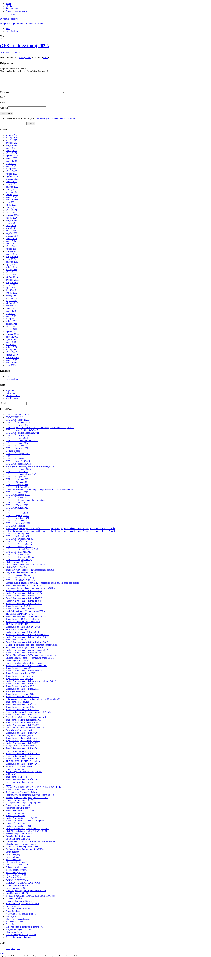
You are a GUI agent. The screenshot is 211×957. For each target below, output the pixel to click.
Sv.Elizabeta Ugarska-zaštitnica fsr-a (22, 903)
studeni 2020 (11, 218)
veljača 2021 (11, 212)
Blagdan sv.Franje (14, 932)
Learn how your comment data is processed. (55, 118)
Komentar (4, 92)
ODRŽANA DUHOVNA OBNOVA (23, 883)
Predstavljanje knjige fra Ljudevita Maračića (26, 890)
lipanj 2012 (11, 290)
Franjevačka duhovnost (16, 11)
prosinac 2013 (12, 251)
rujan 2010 (11, 339)
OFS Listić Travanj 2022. (17, 505)
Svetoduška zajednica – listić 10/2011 (23, 733)
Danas (8, 784)
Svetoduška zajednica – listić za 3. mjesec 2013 (27, 634)
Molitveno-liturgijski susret (18, 808)
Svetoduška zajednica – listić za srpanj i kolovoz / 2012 (31, 681)
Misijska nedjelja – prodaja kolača (21, 844)
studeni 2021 (11, 197)
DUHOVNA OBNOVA (17, 885)
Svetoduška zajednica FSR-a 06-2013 (23, 621)
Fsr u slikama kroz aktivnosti (19, 730)
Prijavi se (10, 390)
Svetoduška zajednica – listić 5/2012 (22, 689)
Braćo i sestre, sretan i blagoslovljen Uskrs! (25, 564)
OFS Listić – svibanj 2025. (18, 422)
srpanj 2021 (11, 205)
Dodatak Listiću (13, 451)
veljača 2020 (11, 233)
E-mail (4, 102)
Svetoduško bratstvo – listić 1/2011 (21, 818)
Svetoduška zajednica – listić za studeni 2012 (26, 652)
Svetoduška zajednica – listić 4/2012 (22, 696)
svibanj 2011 (11, 321)
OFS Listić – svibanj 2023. (18, 479)
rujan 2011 (10, 313)
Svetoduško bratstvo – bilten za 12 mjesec (25, 820)
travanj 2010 (11, 349)
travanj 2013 (11, 269)
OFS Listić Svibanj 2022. (24, 45)
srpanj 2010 (11, 342)
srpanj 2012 (11, 287)
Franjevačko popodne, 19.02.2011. (21, 800)
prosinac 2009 (12, 357)
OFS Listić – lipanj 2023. (17, 476)
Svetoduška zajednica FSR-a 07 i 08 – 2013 (26, 616)
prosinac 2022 (12, 179)
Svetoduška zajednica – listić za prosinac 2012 (27, 650)
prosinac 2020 (12, 215)
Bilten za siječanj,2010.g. (17, 875)
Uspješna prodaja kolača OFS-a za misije (24, 663)
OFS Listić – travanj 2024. (18, 448)
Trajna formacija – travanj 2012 (20, 694)
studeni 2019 (11, 238)
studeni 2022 (11, 181)
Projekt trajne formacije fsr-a (18, 751)
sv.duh (8, 949)
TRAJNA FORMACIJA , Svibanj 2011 (24, 761)
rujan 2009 (11, 365)
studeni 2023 (11, 158)
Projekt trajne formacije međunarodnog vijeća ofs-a (29, 712)
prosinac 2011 (12, 305)
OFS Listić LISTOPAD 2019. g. (20, 580)
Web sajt (4, 108)
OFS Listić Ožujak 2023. (17, 482)
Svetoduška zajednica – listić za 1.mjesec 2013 (27, 642)
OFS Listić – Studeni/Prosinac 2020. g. (23, 549)
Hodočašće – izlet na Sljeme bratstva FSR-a (25, 611)
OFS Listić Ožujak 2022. (17, 508)
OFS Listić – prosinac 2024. (18, 464)
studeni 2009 (11, 360)
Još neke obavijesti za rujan (18, 836)
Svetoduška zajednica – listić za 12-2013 (24, 598)
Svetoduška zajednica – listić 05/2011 (23, 764)
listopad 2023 (12, 161)
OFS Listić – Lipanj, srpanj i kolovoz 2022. (25, 500)
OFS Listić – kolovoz (15, 526)
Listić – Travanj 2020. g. (17, 562)
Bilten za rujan (12, 852)
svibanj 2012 (11, 293)
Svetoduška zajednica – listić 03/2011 (23, 789)
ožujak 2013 (11, 272)
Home (8, 3)
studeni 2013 (11, 254)
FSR (8, 28)
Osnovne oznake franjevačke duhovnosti (24, 927)
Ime (2, 97)
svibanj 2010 (11, 347)
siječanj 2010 (12, 355)
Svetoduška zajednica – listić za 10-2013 (24, 603)
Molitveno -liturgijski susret (18, 919)
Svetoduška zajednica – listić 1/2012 (22, 714)
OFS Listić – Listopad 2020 (18, 551)
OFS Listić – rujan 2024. (17, 438)
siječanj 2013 (12, 277)
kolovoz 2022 (12, 187)
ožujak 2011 (11, 326)
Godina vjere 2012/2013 (17, 660)
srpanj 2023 (11, 166)
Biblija (9, 6)
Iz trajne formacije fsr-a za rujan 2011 (22, 745)
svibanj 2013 (11, 267)
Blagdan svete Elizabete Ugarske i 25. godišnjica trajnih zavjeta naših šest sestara (42, 583)
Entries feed (11, 393)
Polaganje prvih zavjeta (16, 867)
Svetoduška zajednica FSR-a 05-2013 (23, 626)
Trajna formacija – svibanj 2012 (20, 686)
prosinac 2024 (12, 143)
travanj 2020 (11, 228)
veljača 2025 (11, 140)
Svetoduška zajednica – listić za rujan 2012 (25, 670)
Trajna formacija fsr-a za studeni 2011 (23, 722)
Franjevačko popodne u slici (18, 805)
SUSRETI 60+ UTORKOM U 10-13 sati (25, 766)
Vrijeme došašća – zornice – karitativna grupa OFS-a (30, 658)
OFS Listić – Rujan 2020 (17, 554)
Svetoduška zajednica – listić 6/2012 (22, 683)
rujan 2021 (11, 202)
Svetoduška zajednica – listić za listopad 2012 (26, 665)
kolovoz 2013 (12, 262)
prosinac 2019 (12, 236)
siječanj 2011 (12, 331)
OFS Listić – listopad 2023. (18, 469)
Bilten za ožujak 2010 (16, 872)
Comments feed (13, 395)
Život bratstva (12, 8)
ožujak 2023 (11, 171)
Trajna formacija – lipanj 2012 (19, 678)
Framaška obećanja (14, 911)
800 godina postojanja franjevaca (21, 937)
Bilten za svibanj (13, 859)
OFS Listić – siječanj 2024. (18, 461)
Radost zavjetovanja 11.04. (18, 864)
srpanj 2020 (11, 225)
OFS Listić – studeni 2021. (18, 520)
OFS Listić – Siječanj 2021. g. (19, 546)
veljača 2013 (11, 274)
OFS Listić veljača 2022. (17, 513)
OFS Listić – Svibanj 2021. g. (19, 539)
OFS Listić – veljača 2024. (18, 458)
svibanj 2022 (11, 189)
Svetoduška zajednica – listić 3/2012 (22, 704)
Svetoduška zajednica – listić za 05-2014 (24, 590)
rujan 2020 (11, 223)
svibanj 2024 (11, 150)
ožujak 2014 (11, 246)
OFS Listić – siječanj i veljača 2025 (22, 430)
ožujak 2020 (11, 230)
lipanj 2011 (11, 318)
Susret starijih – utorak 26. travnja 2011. (24, 771)
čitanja (19, 949)
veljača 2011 (11, 329)
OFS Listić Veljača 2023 (17, 484)
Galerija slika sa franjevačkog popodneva (24, 802)
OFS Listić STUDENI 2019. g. (20, 577)
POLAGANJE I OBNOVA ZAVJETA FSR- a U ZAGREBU (34, 787)
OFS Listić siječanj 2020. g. (18, 575)
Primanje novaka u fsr (16, 691)
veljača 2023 (11, 174)
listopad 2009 (12, 362)
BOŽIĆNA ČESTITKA (17, 877)
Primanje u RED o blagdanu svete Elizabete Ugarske (30, 466)
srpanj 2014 (11, 241)
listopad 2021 (12, 199)
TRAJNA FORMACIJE (17, 629)
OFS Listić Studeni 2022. (17, 492)
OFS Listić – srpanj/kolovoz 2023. (21, 474)
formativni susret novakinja (18, 908)
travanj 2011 (11, 324)
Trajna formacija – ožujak (17, 702)
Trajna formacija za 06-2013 (18, 606)
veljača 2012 (11, 300)
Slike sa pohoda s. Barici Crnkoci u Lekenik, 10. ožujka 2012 (34, 699)
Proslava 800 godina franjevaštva (21, 934)
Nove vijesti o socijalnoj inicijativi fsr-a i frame (27, 797)
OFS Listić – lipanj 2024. (17, 443)
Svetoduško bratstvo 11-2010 (19, 826)
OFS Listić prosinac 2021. (18, 518)
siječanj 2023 (12, 176)
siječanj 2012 (12, 303)
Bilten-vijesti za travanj (16, 862)
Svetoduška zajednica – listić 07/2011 (23, 753)
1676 (8, 510)
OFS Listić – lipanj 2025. (17, 420)
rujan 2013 (11, 259)
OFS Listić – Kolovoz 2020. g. (20, 557)
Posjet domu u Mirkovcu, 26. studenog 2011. (26, 717)
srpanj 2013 (11, 264)
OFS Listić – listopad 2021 (18, 523)
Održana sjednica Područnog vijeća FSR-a (25, 849)
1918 (8, 456)
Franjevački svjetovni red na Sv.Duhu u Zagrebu (22, 23)
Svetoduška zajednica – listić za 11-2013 (24, 601)
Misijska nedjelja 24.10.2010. (19, 833)
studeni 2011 (11, 308)
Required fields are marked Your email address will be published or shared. (24, 69)
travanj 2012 (11, 295)
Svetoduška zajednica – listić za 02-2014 (24, 595)
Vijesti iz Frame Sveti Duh (18, 839)
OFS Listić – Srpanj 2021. (18, 533)
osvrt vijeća (11, 916)
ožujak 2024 (11, 153)
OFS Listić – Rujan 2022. (17, 497)
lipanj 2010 (11, 344)
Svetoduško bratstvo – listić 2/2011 (21, 810)
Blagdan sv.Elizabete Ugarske (19, 735)
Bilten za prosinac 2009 (16, 888)
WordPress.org (12, 398)
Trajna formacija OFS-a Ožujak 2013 (22, 619)
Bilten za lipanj (12, 857)
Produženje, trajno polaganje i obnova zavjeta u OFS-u (30, 588)
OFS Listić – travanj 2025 (17, 425)
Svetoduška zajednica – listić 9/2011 (22, 743)
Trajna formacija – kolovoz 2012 (20, 673)
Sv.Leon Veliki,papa (15, 906)
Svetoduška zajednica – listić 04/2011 (23, 779)
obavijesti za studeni (15, 921)
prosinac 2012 (12, 280)
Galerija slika (12, 31)
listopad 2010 (12, 337)
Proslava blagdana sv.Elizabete (20, 901)
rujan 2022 (11, 184)
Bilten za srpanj (13, 854)
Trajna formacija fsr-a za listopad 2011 (23, 738)
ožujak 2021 (11, 210)
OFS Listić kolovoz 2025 (17, 414)
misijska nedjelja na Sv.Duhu (19, 929)
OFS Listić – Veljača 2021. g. (19, 544)
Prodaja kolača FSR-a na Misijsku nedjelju (25, 727)
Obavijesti (10, 14)
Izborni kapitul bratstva (16, 870)
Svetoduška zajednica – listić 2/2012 (22, 709)
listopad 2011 (12, 311)
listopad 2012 (12, 282)
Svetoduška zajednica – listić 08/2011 (23, 748)
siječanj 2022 (12, 194)
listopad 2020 (12, 220)
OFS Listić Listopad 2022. (18, 495)
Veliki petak (11, 774)
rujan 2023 (11, 163)
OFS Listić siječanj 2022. (17, 515)
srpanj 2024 (11, 148)
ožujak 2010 (11, 352)
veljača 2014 (11, 249)
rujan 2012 (11, 285)
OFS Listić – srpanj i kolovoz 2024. (22, 440)
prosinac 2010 (12, 334)
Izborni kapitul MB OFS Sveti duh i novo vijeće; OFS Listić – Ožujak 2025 (40, 427)
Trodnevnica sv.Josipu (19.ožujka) (21, 792)
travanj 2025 (11, 137)
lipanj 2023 (11, 168)
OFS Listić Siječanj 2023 (17, 487)
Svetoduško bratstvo (9, 19)
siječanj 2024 (12, 155)
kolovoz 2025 (12, 135)
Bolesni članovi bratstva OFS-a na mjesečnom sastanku (31, 655)
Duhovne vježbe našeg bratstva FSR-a (23, 846)
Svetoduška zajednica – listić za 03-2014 (24, 593)
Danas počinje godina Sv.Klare (20, 782)
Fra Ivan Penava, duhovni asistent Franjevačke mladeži (31, 841)
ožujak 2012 (11, 298)
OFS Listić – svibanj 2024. (18, 445)
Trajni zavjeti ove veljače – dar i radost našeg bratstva (30, 570)
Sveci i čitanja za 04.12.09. (18, 893)
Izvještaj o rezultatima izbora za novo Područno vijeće (30, 895)
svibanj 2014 (11, 243)
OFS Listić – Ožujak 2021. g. (19, 541)
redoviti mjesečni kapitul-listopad (21, 914)
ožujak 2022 (11, 192)
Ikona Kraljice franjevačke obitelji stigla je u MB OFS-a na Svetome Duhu (39, 489)
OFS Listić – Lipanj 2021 (17, 536)
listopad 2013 (12, 256)
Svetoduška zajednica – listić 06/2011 (23, 758)
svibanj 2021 (11, 207)
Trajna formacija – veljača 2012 (20, 707)
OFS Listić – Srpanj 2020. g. (19, 559)
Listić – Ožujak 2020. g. (17, 567)
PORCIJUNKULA (15, 417)
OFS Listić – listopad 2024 (18, 435)
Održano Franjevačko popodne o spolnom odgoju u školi (31, 645)
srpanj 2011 (11, 316)
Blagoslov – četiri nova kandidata (21, 572)
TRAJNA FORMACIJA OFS (19, 614)
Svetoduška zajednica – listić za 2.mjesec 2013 (27, 637)
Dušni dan (10, 924)
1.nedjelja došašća (14, 898)
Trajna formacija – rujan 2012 (19, 668)
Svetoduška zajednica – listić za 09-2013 (24, 608)
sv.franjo (13, 949)
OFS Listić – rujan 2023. (17, 471)
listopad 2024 (12, 145)
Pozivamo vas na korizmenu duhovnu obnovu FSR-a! (30, 795)
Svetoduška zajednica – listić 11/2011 (22, 725)
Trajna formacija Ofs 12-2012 (19, 639)
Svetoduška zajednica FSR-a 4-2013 (22, 632)
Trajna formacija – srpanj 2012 (19, 676)
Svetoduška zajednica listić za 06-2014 (23, 585)
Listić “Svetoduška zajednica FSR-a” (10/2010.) (27, 828)
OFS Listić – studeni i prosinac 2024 (22, 433)
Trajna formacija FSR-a (16, 777)
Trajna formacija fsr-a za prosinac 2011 (23, 720)
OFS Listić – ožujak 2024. (18, 453)
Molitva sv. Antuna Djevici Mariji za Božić (25, 647)
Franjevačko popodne (15, 769)
